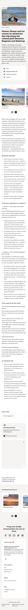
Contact (6, 591)
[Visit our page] (10, 535)
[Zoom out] (24, 466)
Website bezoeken (11, 71)
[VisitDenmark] (9, 542)
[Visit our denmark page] (5, 535)
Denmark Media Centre (10, 580)
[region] (14, 454)
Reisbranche (7, 571)
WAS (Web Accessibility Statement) (18, 605)
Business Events (8, 569)
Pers (5, 567)
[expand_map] (23, 442)
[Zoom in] (24, 462)
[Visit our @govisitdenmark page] (18, 535)
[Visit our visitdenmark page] (14, 535)
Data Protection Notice (6, 605)
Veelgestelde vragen (9, 589)
